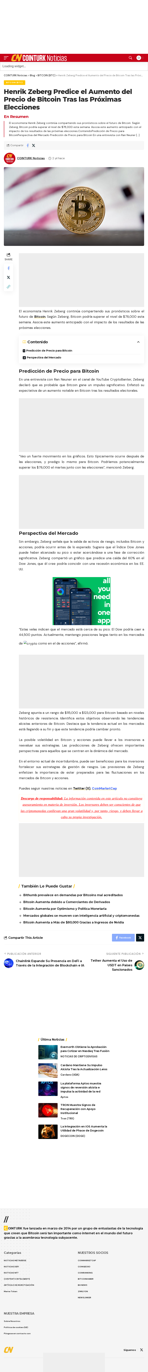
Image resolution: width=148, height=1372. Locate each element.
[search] (130, 58)
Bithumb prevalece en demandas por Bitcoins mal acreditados (73, 895)
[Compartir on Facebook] (27, 145)
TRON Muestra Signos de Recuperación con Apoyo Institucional (78, 1109)
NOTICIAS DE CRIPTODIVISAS (79, 1056)
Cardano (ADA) (70, 1074)
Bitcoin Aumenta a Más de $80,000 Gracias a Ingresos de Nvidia (73, 922)
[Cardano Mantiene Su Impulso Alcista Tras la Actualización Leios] (48, 1070)
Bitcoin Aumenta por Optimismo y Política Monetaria (64, 909)
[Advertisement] (74, 1362)
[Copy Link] (8, 286)
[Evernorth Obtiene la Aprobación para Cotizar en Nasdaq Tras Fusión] (48, 1052)
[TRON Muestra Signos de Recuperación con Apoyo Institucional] (48, 1110)
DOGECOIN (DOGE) (73, 1136)
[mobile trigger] (7, 58)
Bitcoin (39, 316)
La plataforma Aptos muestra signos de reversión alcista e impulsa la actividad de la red (81, 1087)
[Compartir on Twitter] (33, 145)
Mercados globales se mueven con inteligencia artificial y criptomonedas (81, 915)
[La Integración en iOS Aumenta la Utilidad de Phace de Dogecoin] (48, 1132)
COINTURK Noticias (31, 158)
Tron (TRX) (67, 1118)
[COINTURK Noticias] (39, 58)
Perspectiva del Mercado (44, 357)
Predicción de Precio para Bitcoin (49, 350)
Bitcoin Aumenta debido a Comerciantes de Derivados (66, 902)
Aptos (64, 1097)
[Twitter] (141, 1350)
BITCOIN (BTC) (14, 82)
